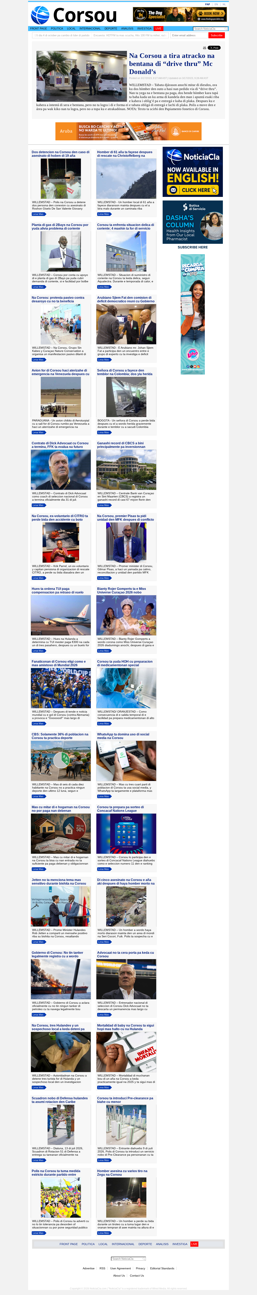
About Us (119, 1275)
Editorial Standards (162, 1268)
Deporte (111, 28)
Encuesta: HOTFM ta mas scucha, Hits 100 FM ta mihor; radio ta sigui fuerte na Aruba (109, 35)
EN (216, 4)
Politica (57, 28)
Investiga (144, 28)
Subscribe (216, 35)
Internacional (90, 28)
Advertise (89, 1268)
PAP (207, 4)
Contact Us (137, 1275)
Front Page (38, 28)
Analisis (127, 28)
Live (158, 28)
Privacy (140, 1268)
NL (224, 4)
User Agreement (120, 1268)
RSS (102, 1268)
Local (71, 28)
